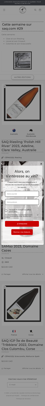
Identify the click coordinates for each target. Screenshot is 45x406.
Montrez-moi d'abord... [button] (22, 232)
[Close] (41, 163)
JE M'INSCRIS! (22, 224)
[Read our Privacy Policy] (37, 215)
